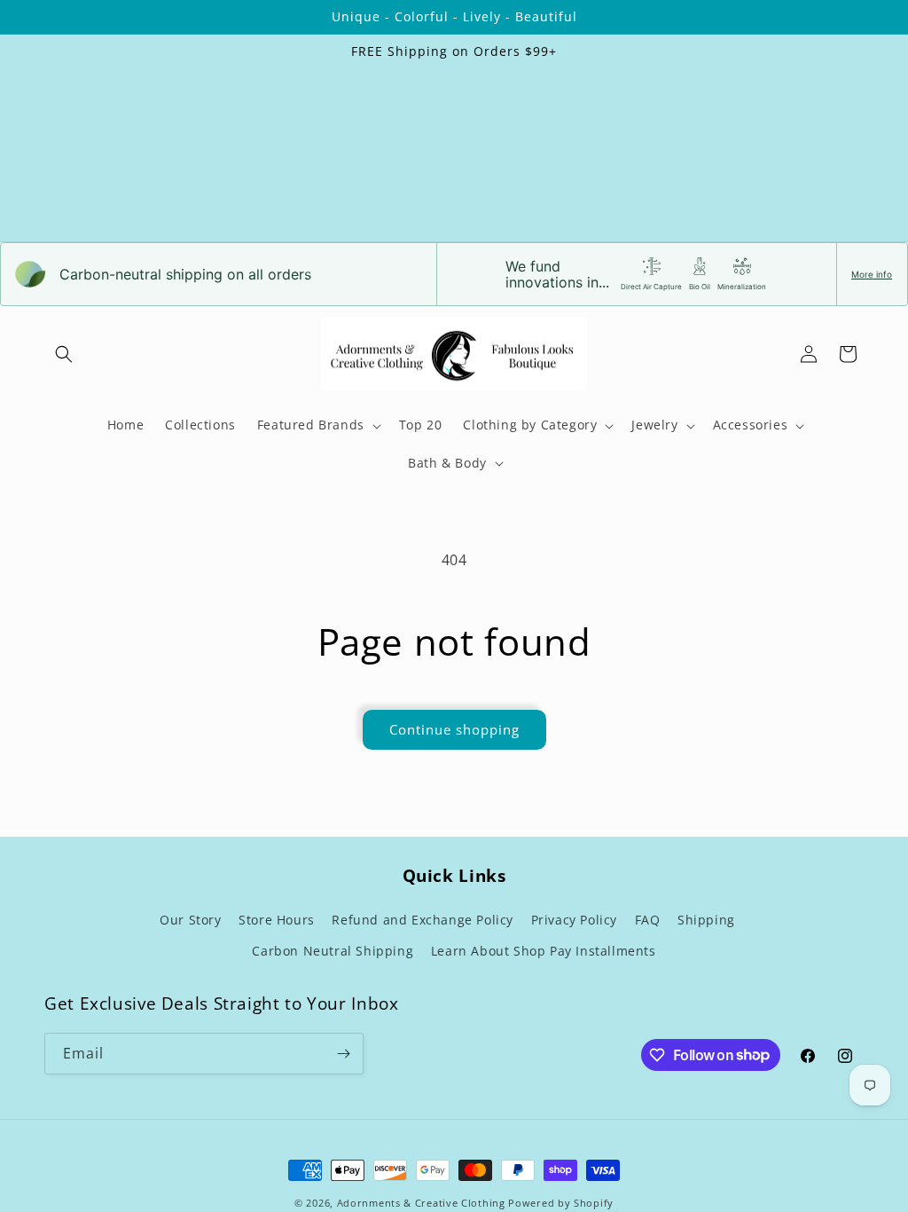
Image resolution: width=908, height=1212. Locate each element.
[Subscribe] (343, 1053)
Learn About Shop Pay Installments (543, 950)
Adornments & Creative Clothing (423, 1202)
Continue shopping (454, 729)
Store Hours (277, 919)
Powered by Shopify (561, 1202)
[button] (63, 354)
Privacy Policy (574, 919)
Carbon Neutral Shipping (332, 950)
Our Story (190, 919)
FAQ (648, 919)
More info (871, 274)
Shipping (706, 919)
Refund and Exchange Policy (422, 919)
